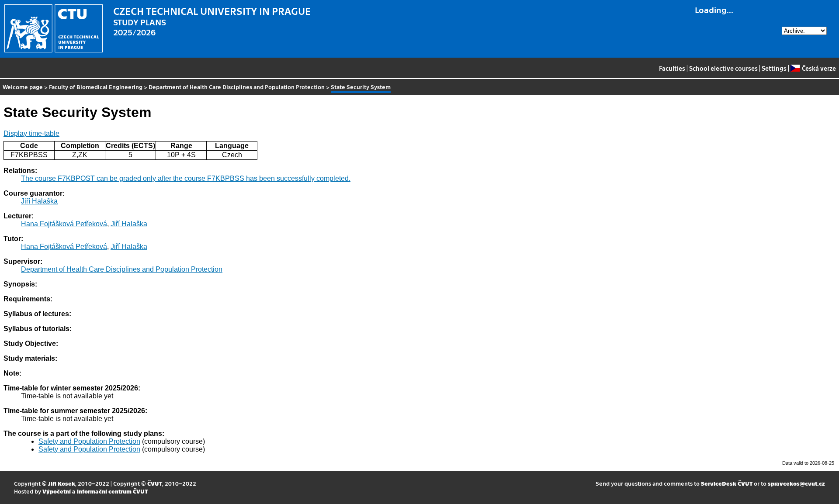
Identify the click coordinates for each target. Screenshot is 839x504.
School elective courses (723, 68)
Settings (774, 68)
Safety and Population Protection (89, 441)
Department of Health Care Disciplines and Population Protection (237, 86)
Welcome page (23, 86)
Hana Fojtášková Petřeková (64, 224)
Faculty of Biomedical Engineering (95, 86)
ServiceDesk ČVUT (726, 483)
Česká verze (819, 68)
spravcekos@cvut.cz (796, 483)
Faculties (672, 68)
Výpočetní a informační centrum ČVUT (95, 491)
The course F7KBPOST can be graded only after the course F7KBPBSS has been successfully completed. (185, 178)
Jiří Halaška (39, 201)
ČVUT (154, 483)
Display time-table (31, 133)
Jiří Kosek (61, 483)
